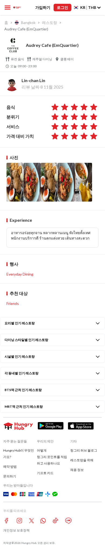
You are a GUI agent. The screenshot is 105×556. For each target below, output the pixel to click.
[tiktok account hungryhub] (55, 520)
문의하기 (9, 476)
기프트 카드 (45, 473)
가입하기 (42, 7)
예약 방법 (10, 466)
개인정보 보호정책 (16, 530)
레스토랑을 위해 (81, 460)
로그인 (62, 7)
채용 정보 (77, 470)
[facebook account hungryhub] (6, 520)
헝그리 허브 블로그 (83, 450)
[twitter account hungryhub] (31, 520)
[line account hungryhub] (68, 521)
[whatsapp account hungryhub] (43, 520)
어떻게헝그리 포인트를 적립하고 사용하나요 (52, 456)
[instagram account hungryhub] (19, 520)
